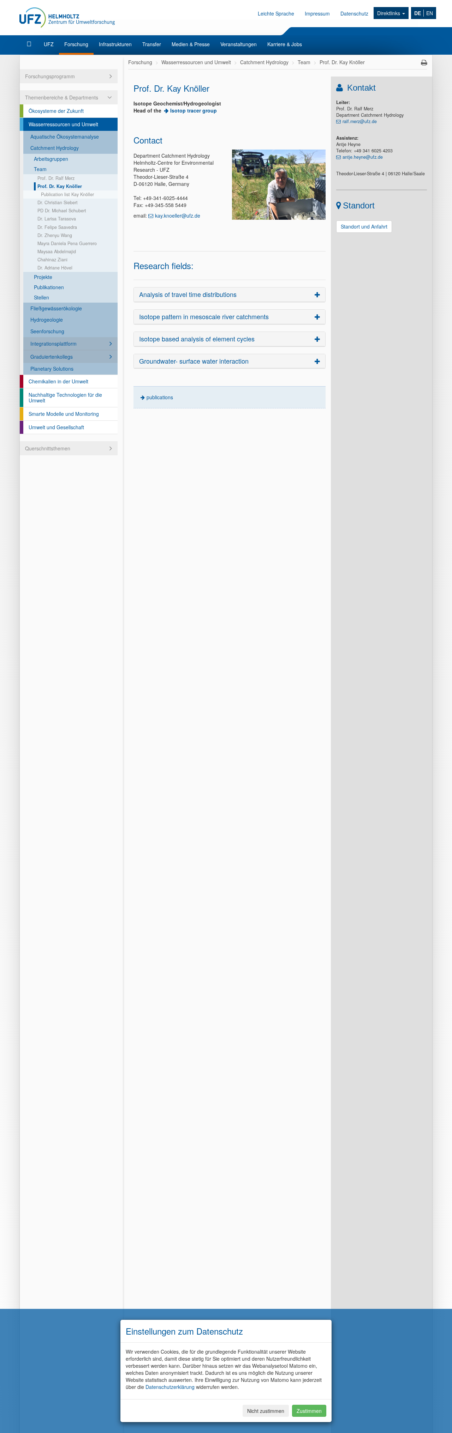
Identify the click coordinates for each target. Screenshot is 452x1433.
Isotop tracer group (193, 110)
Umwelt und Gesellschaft (56, 427)
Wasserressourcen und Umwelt (63, 124)
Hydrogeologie (46, 319)
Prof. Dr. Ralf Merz (56, 178)
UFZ (49, 44)
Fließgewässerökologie (56, 308)
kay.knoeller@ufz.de (177, 215)
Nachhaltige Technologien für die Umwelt (65, 397)
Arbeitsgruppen (51, 158)
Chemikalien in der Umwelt (58, 381)
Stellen (41, 297)
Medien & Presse (191, 44)
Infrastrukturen (115, 44)
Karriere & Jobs (284, 44)
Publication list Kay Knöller (67, 194)
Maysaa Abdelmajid (56, 251)
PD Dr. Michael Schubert (61, 210)
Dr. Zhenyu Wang (54, 235)
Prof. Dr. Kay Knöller (59, 186)
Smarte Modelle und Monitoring (64, 413)
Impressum (317, 13)
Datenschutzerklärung (170, 1386)
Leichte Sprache (276, 13)
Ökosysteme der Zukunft (56, 110)
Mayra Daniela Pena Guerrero (67, 243)
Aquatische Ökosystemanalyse (64, 136)
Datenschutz (354, 13)
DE (417, 13)
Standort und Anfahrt (364, 226)
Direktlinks (389, 13)
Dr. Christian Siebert (57, 202)
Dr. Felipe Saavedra (57, 227)
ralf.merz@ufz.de (360, 121)
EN (429, 13)
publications (160, 397)
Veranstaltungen (238, 44)
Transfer (151, 44)
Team (40, 168)
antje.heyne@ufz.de (363, 157)
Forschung (76, 44)
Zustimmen (309, 1410)
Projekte (43, 276)
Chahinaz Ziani (52, 259)
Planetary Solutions (51, 368)
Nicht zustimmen (265, 1410)
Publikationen (49, 287)
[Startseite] (29, 44)
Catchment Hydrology (54, 147)
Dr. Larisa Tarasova (56, 218)
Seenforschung (47, 331)
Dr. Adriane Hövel (54, 268)
